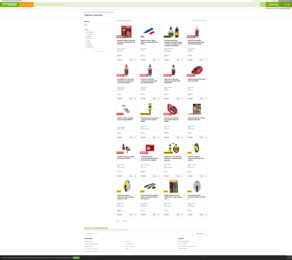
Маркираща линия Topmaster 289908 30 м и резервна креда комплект (173, 158)
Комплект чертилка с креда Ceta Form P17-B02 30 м (125, 157)
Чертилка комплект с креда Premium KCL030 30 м (196, 118)
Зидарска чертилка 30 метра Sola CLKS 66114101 (197, 80)
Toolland (89, 45)
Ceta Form (90, 34)
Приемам (76, 257)
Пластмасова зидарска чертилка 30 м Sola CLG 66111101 (171, 119)
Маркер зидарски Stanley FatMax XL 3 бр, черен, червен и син (173, 197)
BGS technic (90, 32)
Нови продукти (129, 246)
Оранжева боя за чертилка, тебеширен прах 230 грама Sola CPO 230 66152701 (125, 81)
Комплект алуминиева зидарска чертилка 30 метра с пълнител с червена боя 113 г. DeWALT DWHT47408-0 (173, 43)
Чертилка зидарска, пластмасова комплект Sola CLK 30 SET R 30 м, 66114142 (149, 158)
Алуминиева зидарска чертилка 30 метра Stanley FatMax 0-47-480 (125, 197)
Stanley (89, 42)
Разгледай (119, 59)
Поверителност (89, 246)
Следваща (125, 221)
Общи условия (88, 241)
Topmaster (90, 47)
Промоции (128, 241)
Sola (88, 40)
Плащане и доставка (90, 249)
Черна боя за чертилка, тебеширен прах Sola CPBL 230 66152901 (172, 81)
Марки (127, 249)
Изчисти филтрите (99, 51)
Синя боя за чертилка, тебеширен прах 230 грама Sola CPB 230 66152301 (149, 81)
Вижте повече (182, 248)
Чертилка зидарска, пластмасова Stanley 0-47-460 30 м (196, 158)
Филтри (86, 21)
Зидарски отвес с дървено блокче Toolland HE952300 (125, 118)
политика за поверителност (63, 257)
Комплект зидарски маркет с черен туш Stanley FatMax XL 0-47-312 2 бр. (149, 197)
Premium (89, 38)
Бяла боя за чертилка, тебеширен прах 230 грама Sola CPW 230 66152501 (196, 42)
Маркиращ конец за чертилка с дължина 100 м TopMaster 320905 (150, 119)
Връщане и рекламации (91, 244)
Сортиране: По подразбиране (124, 20)
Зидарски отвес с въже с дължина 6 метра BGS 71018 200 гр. (149, 42)
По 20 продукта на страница (199, 20)
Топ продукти (129, 244)
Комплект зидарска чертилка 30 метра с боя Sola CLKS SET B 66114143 (126, 42)
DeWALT (89, 36)
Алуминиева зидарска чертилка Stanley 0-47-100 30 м (196, 197)
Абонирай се (200, 233)
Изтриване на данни (90, 251)
